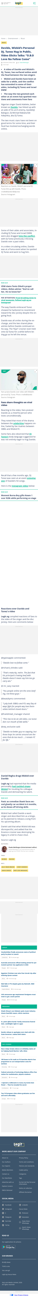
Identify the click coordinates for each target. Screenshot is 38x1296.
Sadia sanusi (6, 870)
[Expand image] (36, 165)
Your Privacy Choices (21, 1295)
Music (23, 38)
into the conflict (27, 235)
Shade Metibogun (24, 62)
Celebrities (4, 957)
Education (4, 1077)
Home (3, 38)
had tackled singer (21, 786)
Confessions (5, 1088)
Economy (4, 1067)
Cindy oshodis (22, 867)
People (4, 968)
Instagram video (20, 485)
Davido (14, 107)
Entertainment (13, 38)
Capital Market (6, 989)
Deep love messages (20, 870)
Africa (3, 978)
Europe (4, 1098)
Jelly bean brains (8, 867)
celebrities (18, 423)
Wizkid (4, 789)
